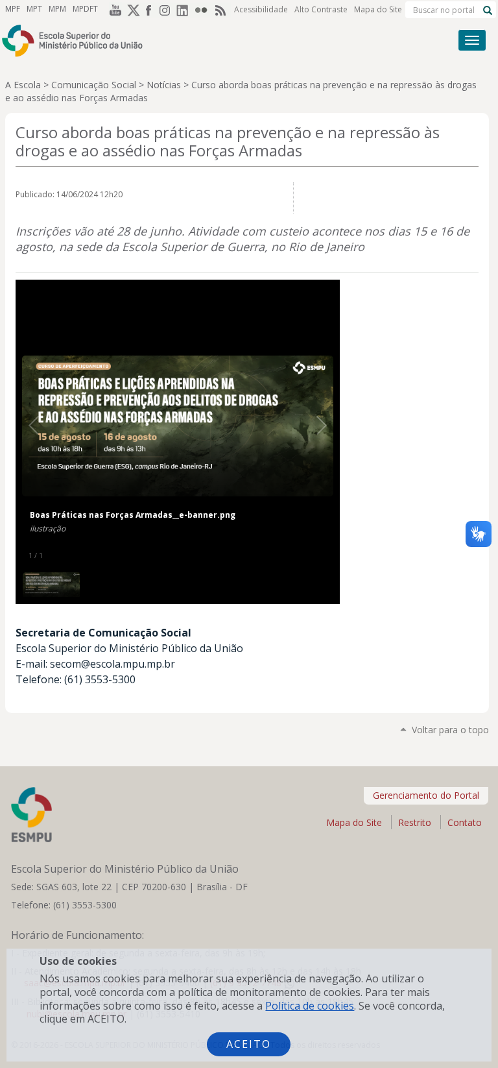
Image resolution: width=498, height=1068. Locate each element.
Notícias (164, 85)
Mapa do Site (378, 9)
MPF (12, 8)
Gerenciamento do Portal (426, 795)
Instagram (167, 9)
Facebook (149, 9)
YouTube (113, 9)
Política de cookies (309, 1006)
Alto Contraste (321, 9)
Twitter (131, 9)
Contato (464, 822)
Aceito (248, 1044)
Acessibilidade (261, 9)
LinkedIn (185, 9)
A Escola (23, 85)
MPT (34, 8)
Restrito (414, 822)
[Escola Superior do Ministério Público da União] (199, 40)
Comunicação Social (93, 85)
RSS (222, 9)
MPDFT (85, 8)
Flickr (204, 9)
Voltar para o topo (450, 729)
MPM (57, 8)
